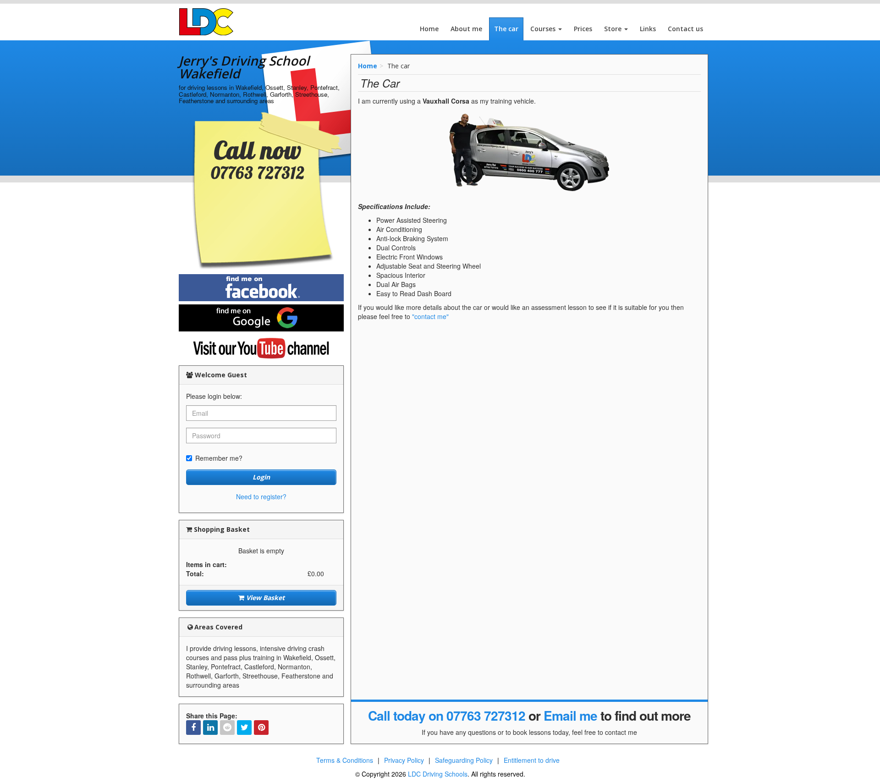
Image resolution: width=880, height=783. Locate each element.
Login (261, 477)
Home (429, 28)
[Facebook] (193, 727)
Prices (583, 28)
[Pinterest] (261, 727)
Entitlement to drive (532, 760)
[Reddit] (227, 727)
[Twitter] (244, 727)
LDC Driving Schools (438, 773)
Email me (570, 715)
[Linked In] (210, 727)
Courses (543, 28)
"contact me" (430, 316)
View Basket (264, 597)
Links (648, 28)
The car (506, 28)
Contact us (685, 28)
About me (466, 28)
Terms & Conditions (344, 760)
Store (613, 28)
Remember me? (218, 458)
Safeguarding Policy (464, 760)
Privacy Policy (404, 760)
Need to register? (261, 496)
